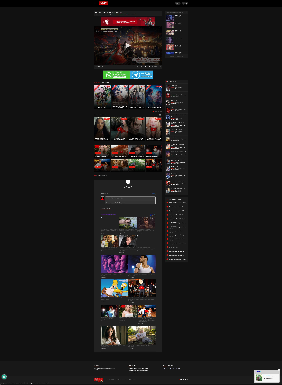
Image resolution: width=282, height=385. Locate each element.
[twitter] (170, 368)
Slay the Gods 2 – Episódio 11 (176, 255)
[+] (123, 202)
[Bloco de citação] (119, 203)
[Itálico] (109, 203)
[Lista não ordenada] (117, 203)
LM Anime (131, 371)
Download (153, 67)
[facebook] (164, 368)
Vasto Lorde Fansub (143, 368)
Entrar (177, 3)
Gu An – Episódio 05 (174, 247)
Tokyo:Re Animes (133, 368)
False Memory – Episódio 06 (176, 231)
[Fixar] (113, 203)
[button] (153, 111)
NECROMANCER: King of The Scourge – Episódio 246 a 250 (178, 227)
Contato (47, 383)
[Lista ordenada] (115, 203)
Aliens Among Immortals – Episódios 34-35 (178, 235)
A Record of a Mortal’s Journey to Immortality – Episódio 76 (178, 239)
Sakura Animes (132, 370)
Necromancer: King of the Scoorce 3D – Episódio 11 (178, 215)
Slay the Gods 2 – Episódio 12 (176, 251)
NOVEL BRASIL (137, 371)
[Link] (121, 203)
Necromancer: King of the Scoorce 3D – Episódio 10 (178, 219)
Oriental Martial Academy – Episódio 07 (178, 259)
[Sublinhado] (111, 203)
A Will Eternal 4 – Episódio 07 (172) (177, 202)
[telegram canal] (173, 368)
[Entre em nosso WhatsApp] (116, 75)
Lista (137, 67)
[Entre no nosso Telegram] (141, 75)
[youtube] (179, 368)
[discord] (167, 368)
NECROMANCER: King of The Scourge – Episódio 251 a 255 (178, 223)
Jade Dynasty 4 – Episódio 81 (176, 206)
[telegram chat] (176, 368)
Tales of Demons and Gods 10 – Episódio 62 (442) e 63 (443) (178, 243)
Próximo (141, 67)
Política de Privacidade (39, 383)
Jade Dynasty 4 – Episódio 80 (176, 210)
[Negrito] (107, 203)
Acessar (153, 193)
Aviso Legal (30, 383)
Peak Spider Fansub (142, 370)
